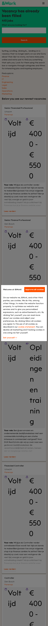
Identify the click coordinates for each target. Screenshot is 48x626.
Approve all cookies (34, 290)
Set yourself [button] (9, 338)
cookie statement (26, 327)
